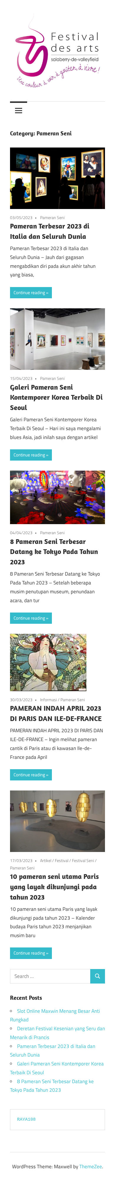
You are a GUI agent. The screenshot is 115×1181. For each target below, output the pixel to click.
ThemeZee (90, 1166)
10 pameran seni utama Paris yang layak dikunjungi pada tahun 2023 (54, 886)
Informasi (48, 699)
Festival (61, 860)
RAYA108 (26, 1119)
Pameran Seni (52, 217)
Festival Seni (83, 860)
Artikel (45, 860)
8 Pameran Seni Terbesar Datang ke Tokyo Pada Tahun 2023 (54, 551)
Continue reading (29, 292)
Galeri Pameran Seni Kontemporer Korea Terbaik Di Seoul (56, 397)
